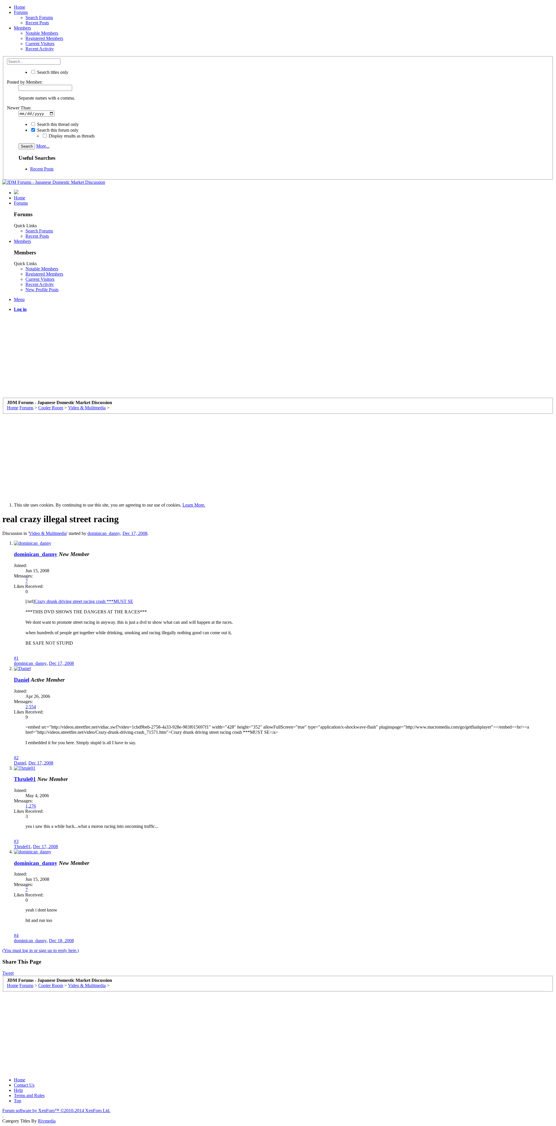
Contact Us (24, 1085)
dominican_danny (103, 533)
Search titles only (52, 72)
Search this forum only (57, 130)
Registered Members (44, 38)
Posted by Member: (25, 82)
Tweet (8, 973)
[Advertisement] (176, 357)
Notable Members (41, 33)
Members (22, 27)
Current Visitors (39, 43)
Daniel (21, 680)
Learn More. (193, 505)
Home (19, 7)
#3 (16, 841)
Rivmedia (47, 1120)
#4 (16, 935)
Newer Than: (19, 107)
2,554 (30, 706)
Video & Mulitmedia (48, 533)
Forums (21, 12)
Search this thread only (57, 124)
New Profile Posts (41, 289)
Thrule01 (25, 779)
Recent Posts (37, 22)
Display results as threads (71, 135)
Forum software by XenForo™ (56, 1110)
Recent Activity (39, 48)
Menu (19, 299)
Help (18, 1090)
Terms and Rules (29, 1095)
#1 (16, 658)
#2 (16, 757)
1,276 (30, 806)
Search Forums (39, 17)
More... (43, 146)
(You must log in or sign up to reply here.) (40, 950)
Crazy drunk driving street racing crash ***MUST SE (83, 601)
